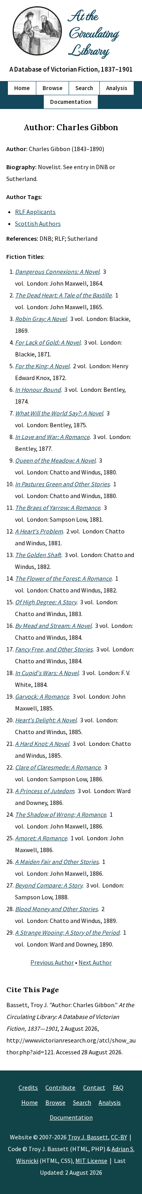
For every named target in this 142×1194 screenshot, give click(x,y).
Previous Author (52, 962)
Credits (28, 1087)
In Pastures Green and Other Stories (62, 484)
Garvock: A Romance (42, 696)
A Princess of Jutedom (44, 791)
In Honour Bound (38, 389)
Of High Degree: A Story (46, 602)
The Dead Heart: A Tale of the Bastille (63, 295)
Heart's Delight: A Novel (46, 720)
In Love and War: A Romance (52, 437)
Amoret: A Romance (41, 838)
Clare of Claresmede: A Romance (58, 767)
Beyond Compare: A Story (48, 885)
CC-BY (119, 1137)
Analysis (116, 88)
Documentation (71, 101)
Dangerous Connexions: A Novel (57, 271)
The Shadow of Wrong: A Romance (60, 814)
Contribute (60, 1087)
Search (84, 88)
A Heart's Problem (39, 531)
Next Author (95, 962)
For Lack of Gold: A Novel (47, 342)
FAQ (118, 1087)
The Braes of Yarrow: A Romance (57, 507)
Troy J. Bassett (88, 1137)
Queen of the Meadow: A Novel (55, 460)
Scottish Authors (38, 223)
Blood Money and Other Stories (56, 909)
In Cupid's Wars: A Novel (46, 673)
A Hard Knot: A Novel (42, 743)
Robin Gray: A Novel (41, 319)
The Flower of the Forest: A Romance (63, 578)
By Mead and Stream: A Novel (53, 625)
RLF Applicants (35, 212)
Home (22, 88)
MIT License (91, 1160)
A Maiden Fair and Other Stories (57, 862)
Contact (94, 1087)
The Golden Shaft (38, 555)
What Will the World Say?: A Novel (59, 413)
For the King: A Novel (42, 366)
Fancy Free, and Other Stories (54, 649)
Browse (52, 88)
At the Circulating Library (93, 32)
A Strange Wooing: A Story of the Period (67, 932)
